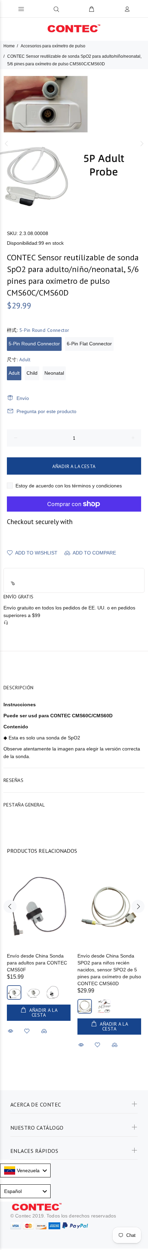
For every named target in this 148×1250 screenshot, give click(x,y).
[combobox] (25, 1170)
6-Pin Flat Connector (89, 343)
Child (32, 373)
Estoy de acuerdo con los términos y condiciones (68, 485)
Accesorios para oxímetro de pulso (53, 46)
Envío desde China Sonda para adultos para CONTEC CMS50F (37, 962)
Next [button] (141, 143)
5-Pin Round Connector (34, 343)
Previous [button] (6, 143)
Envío (23, 398)
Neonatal (54, 373)
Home (9, 46)
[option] (74, 143)
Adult (14, 373)
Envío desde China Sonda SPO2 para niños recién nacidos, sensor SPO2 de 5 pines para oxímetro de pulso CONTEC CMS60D (109, 969)
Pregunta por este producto (46, 411)
